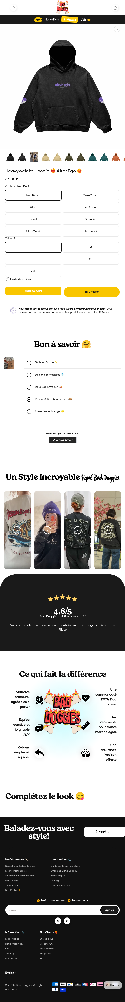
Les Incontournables (16, 870)
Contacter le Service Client (65, 866)
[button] (72, 362)
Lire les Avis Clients (61, 885)
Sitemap (9, 953)
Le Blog (55, 880)
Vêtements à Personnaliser (19, 875)
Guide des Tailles (20, 279)
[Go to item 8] (92, 157)
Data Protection (14, 943)
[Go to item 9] (104, 157)
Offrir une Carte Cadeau (64, 870)
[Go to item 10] (116, 157)
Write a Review (66, 440)
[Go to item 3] (34, 157)
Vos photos (45, 953)
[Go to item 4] (45, 157)
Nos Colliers (11, 880)
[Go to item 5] (57, 157)
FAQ (42, 958)
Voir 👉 (86, 19)
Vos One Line (47, 948)
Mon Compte (58, 875)
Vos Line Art (46, 943)
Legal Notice (12, 939)
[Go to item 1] (10, 157)
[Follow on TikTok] (67, 920)
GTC (7, 948)
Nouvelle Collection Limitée (20, 866)
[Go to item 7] (81, 157)
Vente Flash (11, 885)
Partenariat (11, 958)
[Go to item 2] (22, 157)
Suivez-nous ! (47, 939)
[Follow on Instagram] (58, 920)
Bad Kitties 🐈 (13, 890)
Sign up (111, 910)
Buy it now (92, 292)
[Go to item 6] (69, 157)
